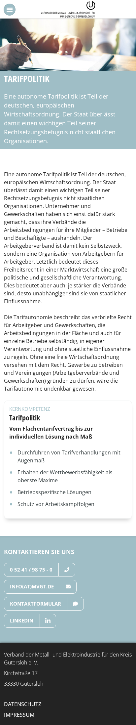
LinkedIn (21, 620)
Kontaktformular (35, 603)
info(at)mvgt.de (32, 586)
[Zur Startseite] (68, 8)
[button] (10, 10)
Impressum (19, 714)
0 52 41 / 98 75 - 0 (31, 569)
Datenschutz (22, 704)
